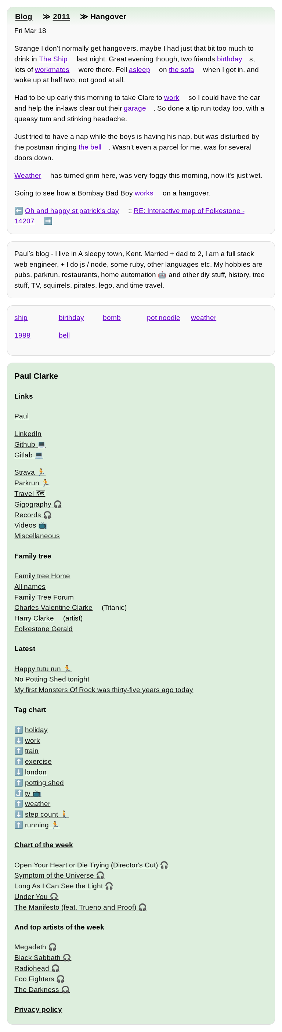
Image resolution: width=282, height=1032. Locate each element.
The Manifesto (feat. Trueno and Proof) (75, 907)
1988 (22, 335)
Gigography (32, 504)
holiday (36, 730)
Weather (27, 175)
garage (135, 108)
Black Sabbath (37, 957)
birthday (229, 59)
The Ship (53, 59)
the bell (90, 147)
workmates (52, 69)
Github (24, 444)
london (36, 772)
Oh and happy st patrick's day (72, 211)
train (32, 751)
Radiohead (31, 968)
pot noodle (163, 317)
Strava (24, 472)
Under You (31, 896)
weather (203, 317)
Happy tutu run (37, 669)
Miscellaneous (37, 536)
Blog (23, 16)
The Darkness (36, 989)
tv (27, 793)
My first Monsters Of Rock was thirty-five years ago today (103, 690)
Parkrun (26, 483)
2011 (61, 16)
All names (30, 586)
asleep (139, 69)
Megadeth (30, 947)
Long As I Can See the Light (58, 886)
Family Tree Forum (44, 597)
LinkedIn (27, 434)
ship (21, 317)
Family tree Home (42, 576)
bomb (112, 317)
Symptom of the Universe (54, 875)
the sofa (181, 69)
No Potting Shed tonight (51, 679)
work (171, 97)
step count (41, 814)
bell (64, 335)
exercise (38, 761)
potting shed (44, 783)
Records (27, 515)
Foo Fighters (34, 979)
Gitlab (23, 455)
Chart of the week (43, 845)
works (144, 193)
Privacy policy (38, 1009)
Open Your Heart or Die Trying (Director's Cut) (86, 865)
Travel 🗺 (29, 493)
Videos (25, 525)
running (37, 825)
